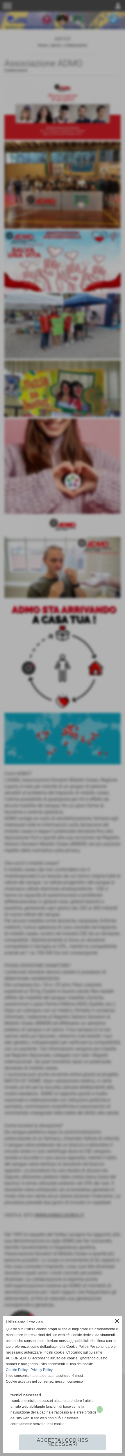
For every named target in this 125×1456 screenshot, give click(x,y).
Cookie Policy (17, 1370)
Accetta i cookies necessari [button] (62, 1442)
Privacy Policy (42, 1370)
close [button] (117, 1320)
